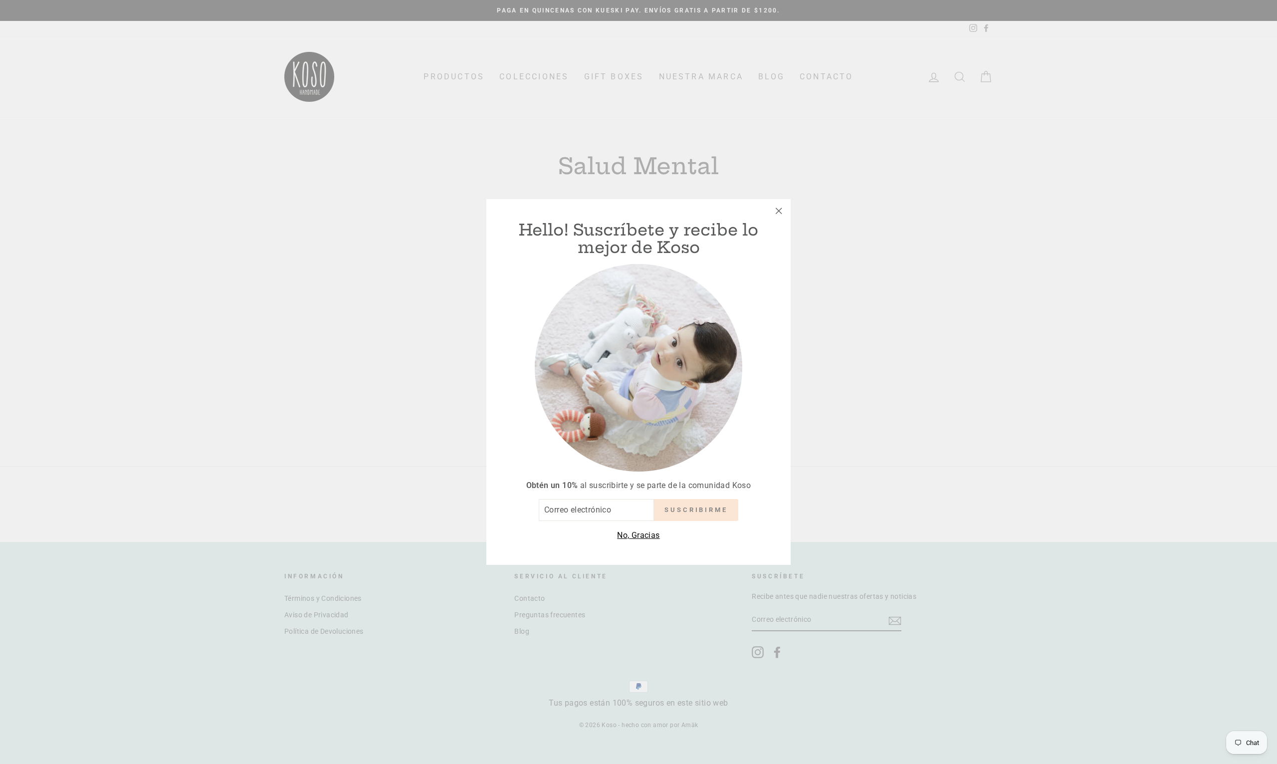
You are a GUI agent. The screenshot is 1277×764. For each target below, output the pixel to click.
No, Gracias (638, 535)
